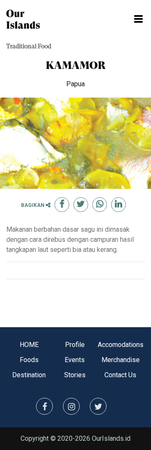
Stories (75, 375)
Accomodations (120, 345)
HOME (29, 345)
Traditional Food (28, 47)
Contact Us (120, 375)
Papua (75, 84)
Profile (75, 345)
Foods (29, 360)
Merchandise (121, 360)
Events (75, 360)
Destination (29, 375)
